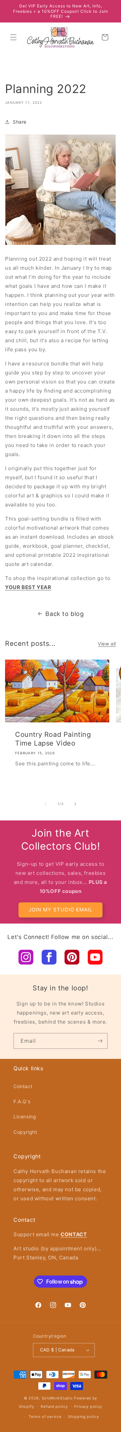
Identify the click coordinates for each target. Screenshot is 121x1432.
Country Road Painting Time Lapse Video (53, 738)
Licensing (24, 1116)
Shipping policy (83, 1416)
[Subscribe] (99, 1041)
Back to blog (64, 613)
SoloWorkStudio (58, 1398)
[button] (13, 37)
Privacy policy (88, 1406)
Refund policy (54, 1406)
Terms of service (45, 1416)
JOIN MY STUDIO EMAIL (60, 909)
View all (107, 643)
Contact (22, 1086)
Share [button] (20, 122)
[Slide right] (75, 804)
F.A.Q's (21, 1101)
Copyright (25, 1132)
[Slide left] (45, 804)
